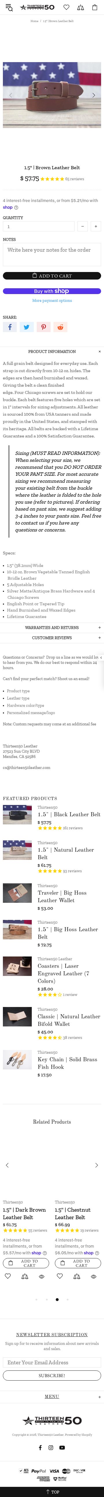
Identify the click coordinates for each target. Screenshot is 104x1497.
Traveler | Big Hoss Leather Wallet (62, 897)
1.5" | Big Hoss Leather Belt (68, 933)
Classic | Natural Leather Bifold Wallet (69, 1020)
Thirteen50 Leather (37, 7)
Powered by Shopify (78, 1435)
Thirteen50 (47, 807)
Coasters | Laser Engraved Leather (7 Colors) (64, 973)
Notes (9, 239)
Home (34, 21)
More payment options (52, 300)
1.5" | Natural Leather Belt (66, 854)
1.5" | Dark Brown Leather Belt (24, 1213)
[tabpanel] (26, 1215)
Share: (10, 317)
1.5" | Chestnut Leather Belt (73, 1213)
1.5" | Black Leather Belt (69, 815)
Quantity (13, 217)
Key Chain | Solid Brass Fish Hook (67, 1063)
